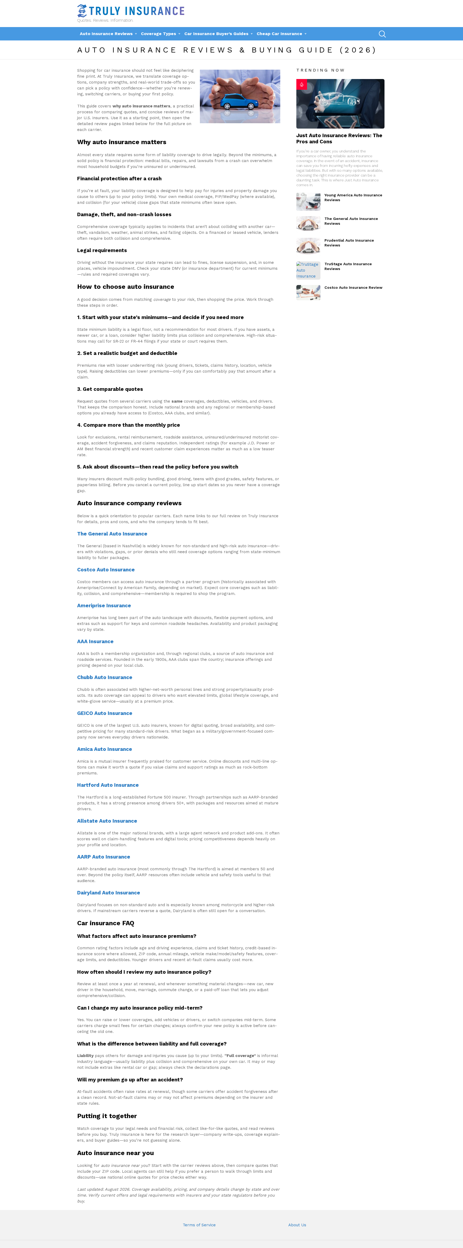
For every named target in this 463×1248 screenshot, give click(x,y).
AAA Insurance (95, 641)
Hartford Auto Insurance (108, 785)
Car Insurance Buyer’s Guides (216, 33)
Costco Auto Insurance (106, 570)
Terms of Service (199, 1225)
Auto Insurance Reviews (106, 33)
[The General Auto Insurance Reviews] (308, 224)
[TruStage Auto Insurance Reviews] (308, 270)
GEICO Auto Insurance (104, 713)
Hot (301, 84)
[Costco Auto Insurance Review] (308, 292)
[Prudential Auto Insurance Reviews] (308, 247)
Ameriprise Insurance (104, 605)
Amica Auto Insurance (104, 749)
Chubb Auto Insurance (104, 677)
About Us (297, 1225)
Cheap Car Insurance (279, 33)
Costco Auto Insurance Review (353, 287)
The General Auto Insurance (112, 534)
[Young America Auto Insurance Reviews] (308, 202)
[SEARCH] (382, 33)
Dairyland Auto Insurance (108, 893)
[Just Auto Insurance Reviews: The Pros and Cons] (340, 104)
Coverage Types (158, 33)
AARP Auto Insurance (103, 857)
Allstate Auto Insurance (107, 821)
